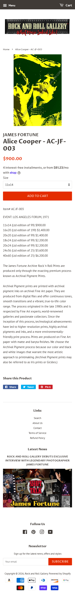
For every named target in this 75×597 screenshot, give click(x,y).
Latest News (37, 449)
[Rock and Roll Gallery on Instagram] (42, 532)
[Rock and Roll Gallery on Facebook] (25, 532)
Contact (37, 428)
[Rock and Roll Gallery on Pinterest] (33, 532)
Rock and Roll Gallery (36, 573)
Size (5, 178)
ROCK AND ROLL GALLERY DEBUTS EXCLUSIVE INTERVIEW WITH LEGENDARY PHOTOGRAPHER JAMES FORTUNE (37, 461)
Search (37, 418)
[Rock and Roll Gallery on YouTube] (50, 532)
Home (6, 49)
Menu (11, 5)
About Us (37, 423)
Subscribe (60, 562)
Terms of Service (37, 433)
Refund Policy (37, 438)
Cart (68, 5)
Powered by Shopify (60, 573)
